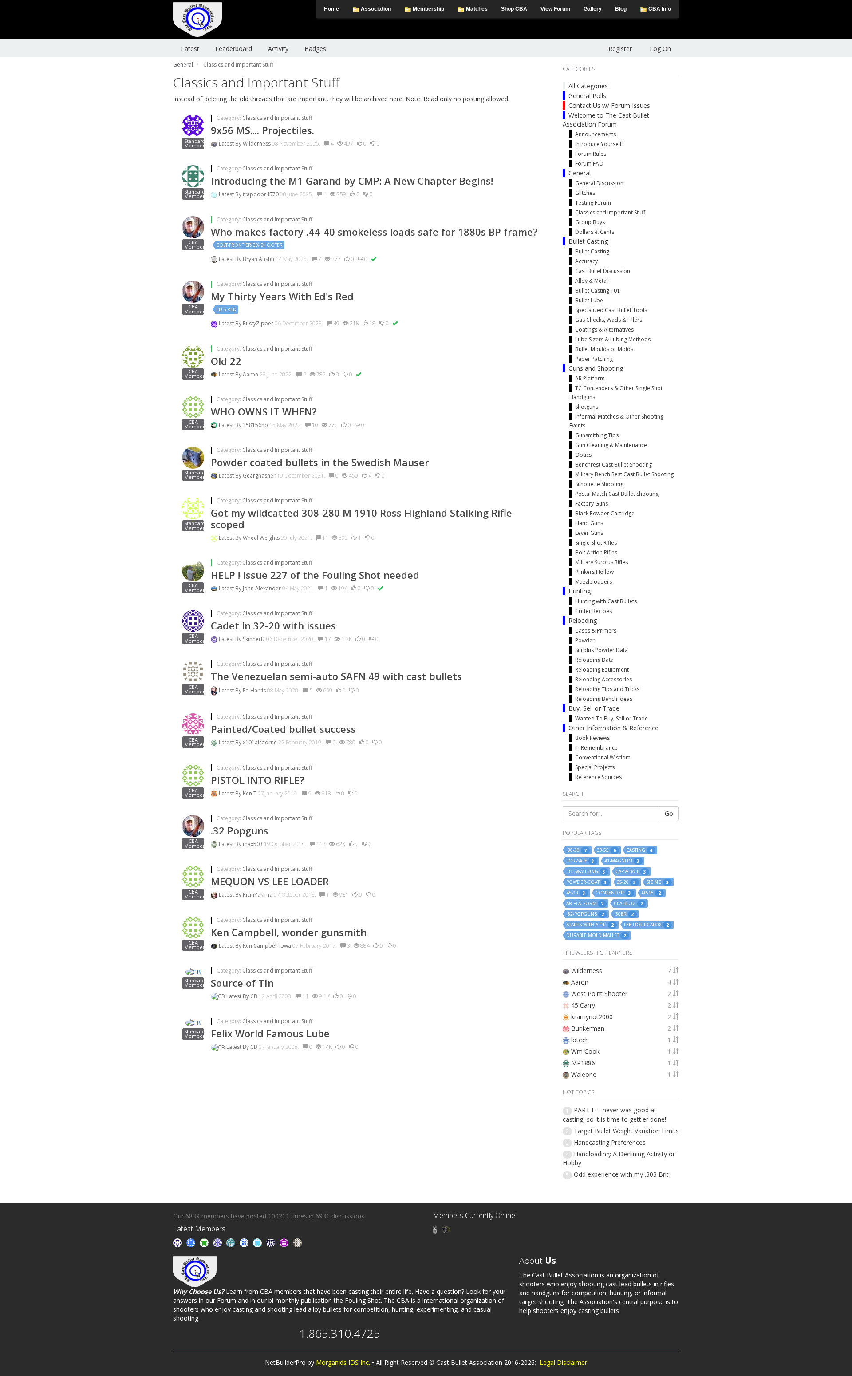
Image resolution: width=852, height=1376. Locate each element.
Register (620, 48)
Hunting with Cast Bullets (606, 601)
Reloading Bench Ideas (603, 699)
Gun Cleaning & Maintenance (611, 445)
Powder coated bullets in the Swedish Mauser (320, 462)
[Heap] (205, 1242)
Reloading (582, 620)
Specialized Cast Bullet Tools (611, 310)
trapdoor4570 (261, 194)
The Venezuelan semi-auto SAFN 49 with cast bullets (336, 676)
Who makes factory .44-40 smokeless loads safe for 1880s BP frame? (374, 231)
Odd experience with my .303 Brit (621, 1174)
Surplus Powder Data (601, 650)
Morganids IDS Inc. (343, 1362)
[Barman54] (258, 1242)
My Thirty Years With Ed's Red (282, 296)
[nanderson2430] (231, 1242)
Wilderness (257, 143)
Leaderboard (233, 48)
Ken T (250, 793)
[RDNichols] (178, 1242)
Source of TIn (242, 982)
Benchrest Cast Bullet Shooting (613, 464)
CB (254, 996)
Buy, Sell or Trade (593, 708)
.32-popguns (585, 914)
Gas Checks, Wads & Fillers (608, 320)
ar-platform (585, 903)
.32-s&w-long (585, 871)
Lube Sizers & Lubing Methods (613, 339)
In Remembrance (596, 747)
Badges (315, 48)
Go (669, 813)
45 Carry (583, 1005)
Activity (278, 48)
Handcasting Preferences (610, 1142)
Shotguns (586, 407)
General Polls (587, 95)
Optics (583, 455)
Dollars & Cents (594, 232)
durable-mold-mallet (596, 935)
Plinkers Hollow (594, 572)
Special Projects (595, 767)
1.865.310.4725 (339, 1333)
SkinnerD (254, 639)
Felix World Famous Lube (270, 1033)
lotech (580, 1040)
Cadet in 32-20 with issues (273, 625)
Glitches (585, 193)
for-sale (580, 861)
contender (613, 893)
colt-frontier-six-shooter (249, 245)
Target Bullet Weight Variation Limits (626, 1131)
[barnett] (297, 1242)
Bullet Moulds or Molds (604, 349)
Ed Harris (255, 690)
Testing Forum (593, 202)
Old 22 (226, 361)
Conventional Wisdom (603, 757)
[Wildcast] (245, 1242)
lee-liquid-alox (646, 924)
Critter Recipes (593, 611)
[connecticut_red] (218, 1242)
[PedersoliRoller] (271, 1242)
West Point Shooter (599, 993)
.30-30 (576, 850)
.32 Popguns (239, 830)
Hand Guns (589, 523)
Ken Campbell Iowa (267, 945)
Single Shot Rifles (596, 542)
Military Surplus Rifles (601, 562)
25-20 (626, 882)
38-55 (606, 850)
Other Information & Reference (613, 728)
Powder (585, 640)
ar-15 (651, 893)
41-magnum (621, 861)
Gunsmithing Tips (597, 435)
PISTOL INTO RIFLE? (257, 780)
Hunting (579, 591)
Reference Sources (598, 777)
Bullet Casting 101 (597, 290)
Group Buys (590, 222)
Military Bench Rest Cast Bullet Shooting (624, 474)
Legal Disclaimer (563, 1362)
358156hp (256, 425)
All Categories (588, 86)
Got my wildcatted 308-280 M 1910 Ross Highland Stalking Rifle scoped (361, 518)
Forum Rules (590, 154)
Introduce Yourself (598, 144)
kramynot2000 (592, 1016)
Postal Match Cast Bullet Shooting (617, 494)
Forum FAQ (589, 163)
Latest (190, 48)
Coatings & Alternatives (604, 329)
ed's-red (226, 309)
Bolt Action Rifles (596, 552)
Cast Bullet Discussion (602, 271)
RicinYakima (258, 894)
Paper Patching (594, 359)
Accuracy (586, 261)
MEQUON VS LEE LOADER (270, 881)
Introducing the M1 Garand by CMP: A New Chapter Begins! (352, 180)
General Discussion (599, 183)
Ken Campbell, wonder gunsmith (289, 932)
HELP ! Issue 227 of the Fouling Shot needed (315, 574)
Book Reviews (592, 738)
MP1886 (583, 1063)
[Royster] (191, 1242)
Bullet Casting (588, 241)
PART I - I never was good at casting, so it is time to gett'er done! (614, 1114)
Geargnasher (260, 475)
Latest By (231, 143)
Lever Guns (589, 533)
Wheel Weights (262, 538)
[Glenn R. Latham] (436, 1229)
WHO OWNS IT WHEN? (264, 411)
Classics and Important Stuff (277, 118)
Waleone (583, 1074)
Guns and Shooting (595, 368)
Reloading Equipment (602, 669)
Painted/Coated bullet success (283, 728)
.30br (624, 914)
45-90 (575, 893)
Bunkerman (587, 1028)
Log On (660, 48)
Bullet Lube (589, 300)
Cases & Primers (595, 630)
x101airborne (260, 742)
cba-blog (628, 903)
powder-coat (586, 882)
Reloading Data (594, 660)
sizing (657, 882)
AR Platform (590, 378)
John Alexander (262, 588)
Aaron (251, 374)
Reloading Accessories (603, 679)
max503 (253, 844)
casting (639, 850)
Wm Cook (585, 1051)
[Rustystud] (285, 1242)
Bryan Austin (259, 259)
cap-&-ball (630, 871)
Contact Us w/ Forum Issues (609, 105)
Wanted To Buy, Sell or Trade (611, 718)
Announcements (595, 134)
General (579, 173)
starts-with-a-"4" (590, 924)
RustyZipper (259, 323)
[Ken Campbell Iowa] (446, 1229)
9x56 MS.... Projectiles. (262, 130)
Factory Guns (591, 503)
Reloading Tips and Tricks (607, 689)
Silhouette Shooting (599, 484)
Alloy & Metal (591, 281)
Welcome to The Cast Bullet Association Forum (606, 119)
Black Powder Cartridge (605, 513)
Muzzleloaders (593, 581)
